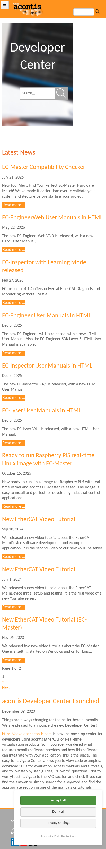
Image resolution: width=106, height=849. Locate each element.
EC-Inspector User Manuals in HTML (47, 366)
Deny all (58, 812)
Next (6, 688)
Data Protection (65, 836)
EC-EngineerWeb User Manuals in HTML (52, 218)
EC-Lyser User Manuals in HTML (41, 411)
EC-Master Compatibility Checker (43, 167)
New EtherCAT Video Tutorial (38, 519)
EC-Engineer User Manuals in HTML (46, 316)
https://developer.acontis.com (27, 734)
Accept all (58, 800)
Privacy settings (58, 823)
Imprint (46, 836)
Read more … (14, 205)
